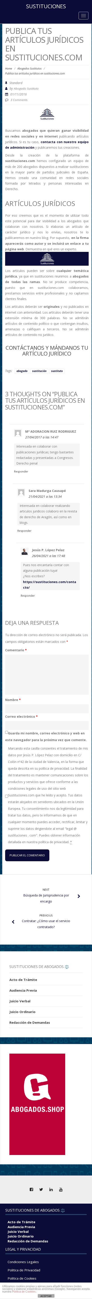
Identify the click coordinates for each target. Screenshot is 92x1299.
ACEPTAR (46, 1296)
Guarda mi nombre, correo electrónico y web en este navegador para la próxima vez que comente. (46, 736)
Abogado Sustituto (26, 88)
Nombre (13, 700)
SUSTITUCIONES (46, 6)
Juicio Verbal (19, 1001)
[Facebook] (31, 1189)
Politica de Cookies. (24, 1291)
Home (8, 68)
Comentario (16, 650)
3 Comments (18, 100)
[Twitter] (41, 1189)
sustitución (39, 371)
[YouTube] (60, 1189)
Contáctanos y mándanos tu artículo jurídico (47, 350)
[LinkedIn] (50, 1189)
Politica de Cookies (22, 1278)
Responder (21, 471)
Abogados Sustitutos (29, 68)
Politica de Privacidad (24, 1270)
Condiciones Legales (23, 1262)
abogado (22, 371)
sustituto (57, 371)
